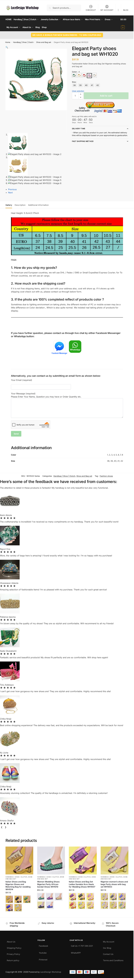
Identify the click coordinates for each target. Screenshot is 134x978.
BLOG (123, 10)
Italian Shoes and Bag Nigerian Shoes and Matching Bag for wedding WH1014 (17, 884)
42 (96, 85)
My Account (107, 939)
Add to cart (104, 95)
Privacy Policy (13, 952)
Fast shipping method (82, 144)
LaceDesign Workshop (50, 970)
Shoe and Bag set (43, 42)
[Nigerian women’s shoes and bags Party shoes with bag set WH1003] (112, 859)
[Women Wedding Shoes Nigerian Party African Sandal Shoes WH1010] (50, 859)
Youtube (42, 951)
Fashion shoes (104, 475)
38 (73, 85)
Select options (19, 914)
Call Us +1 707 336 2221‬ (81, 944)
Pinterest (42, 957)
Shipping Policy (14, 946)
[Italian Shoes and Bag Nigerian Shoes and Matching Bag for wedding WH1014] (19, 859)
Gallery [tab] (8, 205)
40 (85, 85)
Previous (12, 189)
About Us (11, 939)
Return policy (13, 958)
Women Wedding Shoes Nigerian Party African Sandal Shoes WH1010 (48, 883)
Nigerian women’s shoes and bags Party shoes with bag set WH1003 (112, 883)
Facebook (43, 944)
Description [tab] (20, 205)
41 (91, 85)
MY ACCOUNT (105, 10)
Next (10, 192)
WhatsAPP (75, 951)
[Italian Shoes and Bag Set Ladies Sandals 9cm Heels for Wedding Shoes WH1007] (81, 859)
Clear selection (77, 91)
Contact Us (107, 952)
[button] (123, 23)
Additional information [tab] (38, 205)
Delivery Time (77, 128)
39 (79, 85)
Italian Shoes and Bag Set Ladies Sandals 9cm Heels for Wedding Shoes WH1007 (81, 883)
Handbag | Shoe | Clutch (23, 42)
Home (7, 42)
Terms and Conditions (112, 958)
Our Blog (106, 946)
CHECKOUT (89, 10)
